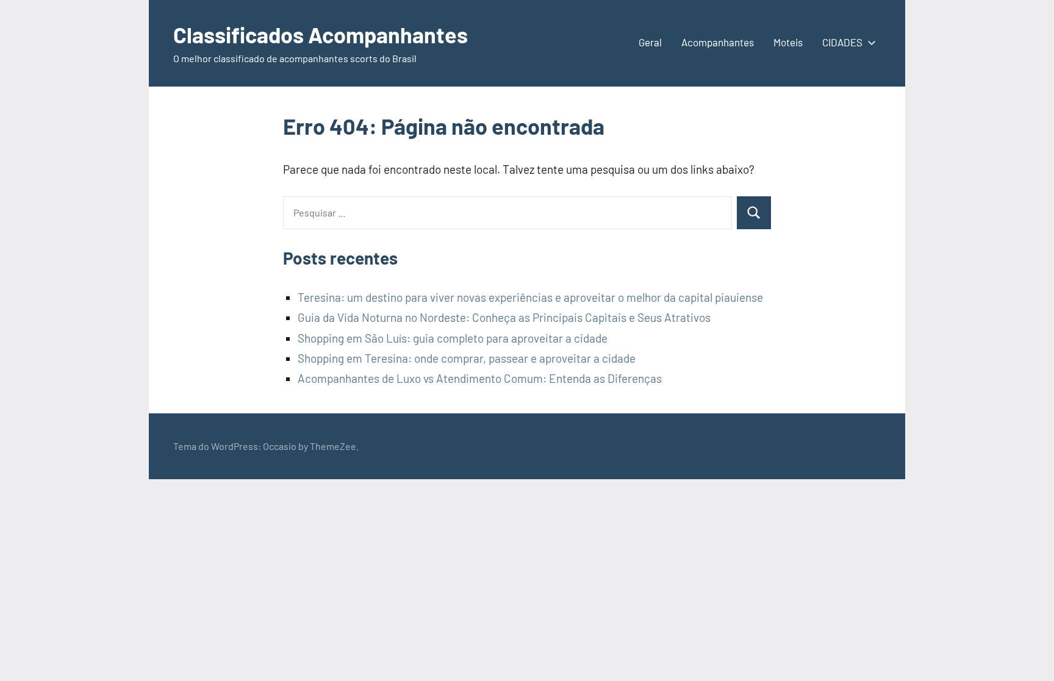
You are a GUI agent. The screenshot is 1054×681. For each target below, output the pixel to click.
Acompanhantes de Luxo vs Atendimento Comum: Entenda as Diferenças (480, 378)
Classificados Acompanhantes (320, 34)
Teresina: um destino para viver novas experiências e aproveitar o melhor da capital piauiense (530, 297)
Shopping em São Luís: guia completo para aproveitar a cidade (453, 338)
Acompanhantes (717, 42)
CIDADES (842, 42)
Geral (650, 42)
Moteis (788, 42)
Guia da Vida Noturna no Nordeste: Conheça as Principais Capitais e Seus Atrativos (504, 317)
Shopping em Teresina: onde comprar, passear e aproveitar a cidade (467, 358)
